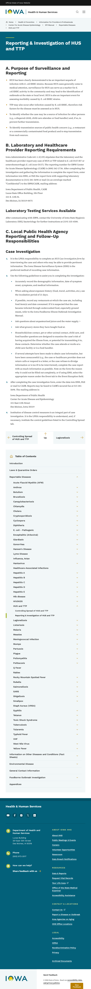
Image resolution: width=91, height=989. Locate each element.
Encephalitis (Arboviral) (25, 535)
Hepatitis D (19, 587)
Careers (55, 845)
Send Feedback (50, 975)
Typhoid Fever (20, 734)
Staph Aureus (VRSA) (24, 705)
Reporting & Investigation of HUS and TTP (34, 615)
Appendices (15, 784)
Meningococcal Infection (26, 639)
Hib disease (19, 596)
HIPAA (55, 943)
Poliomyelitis (20, 658)
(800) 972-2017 (19, 856)
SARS (16, 691)
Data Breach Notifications (64, 859)
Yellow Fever (20, 748)
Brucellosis (19, 497)
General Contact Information (24, 770)
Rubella (17, 682)
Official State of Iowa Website (18, 3)
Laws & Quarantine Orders (23, 470)
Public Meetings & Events (64, 840)
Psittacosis (19, 663)
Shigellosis (19, 696)
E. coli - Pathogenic (23, 530)
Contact (57, 910)
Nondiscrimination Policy (64, 948)
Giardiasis (18, 539)
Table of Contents (25, 456)
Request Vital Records (62, 878)
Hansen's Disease (22, 549)
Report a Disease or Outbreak (66, 914)
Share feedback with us (25, 871)
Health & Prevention (26, 22)
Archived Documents (62, 961)
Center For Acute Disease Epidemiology (24, 25)
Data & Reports (59, 873)
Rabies (16, 672)
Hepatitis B (19, 577)
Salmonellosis (20, 686)
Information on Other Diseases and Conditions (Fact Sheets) (36, 755)
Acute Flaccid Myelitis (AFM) (28, 482)
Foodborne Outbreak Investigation (27, 777)
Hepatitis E (19, 592)
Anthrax (17, 487)
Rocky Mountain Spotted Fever (29, 677)
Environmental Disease (21, 764)
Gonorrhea (18, 544)
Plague (16, 653)
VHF (15, 739)
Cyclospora (19, 520)
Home (11, 22)
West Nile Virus (21, 743)
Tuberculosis (20, 724)
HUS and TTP (14, 28)
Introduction (16, 463)
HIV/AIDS (18, 601)
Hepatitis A (19, 573)
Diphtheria (18, 525)
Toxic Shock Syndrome (25, 720)
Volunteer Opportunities (63, 850)
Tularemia (18, 729)
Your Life (59, 883)
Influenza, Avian (21, 558)
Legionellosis (20, 620)
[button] (77, 986)
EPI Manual (49, 25)
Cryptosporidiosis (22, 516)
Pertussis (18, 649)
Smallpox (18, 701)
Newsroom (57, 854)
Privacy (55, 952)
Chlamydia (18, 506)
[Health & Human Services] (15, 11)
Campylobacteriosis (23, 501)
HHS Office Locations (62, 924)
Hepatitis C (19, 582)
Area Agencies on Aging (63, 919)
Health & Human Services (42, 12)
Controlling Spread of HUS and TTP (31, 611)
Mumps (17, 644)
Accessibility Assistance (63, 895)
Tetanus (17, 715)
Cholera (17, 511)
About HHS (57, 835)
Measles (17, 634)
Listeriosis (18, 625)
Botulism (18, 492)
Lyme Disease (20, 554)
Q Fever (17, 667)
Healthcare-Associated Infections (30, 568)
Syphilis (17, 710)
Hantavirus (19, 563)
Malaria (17, 630)
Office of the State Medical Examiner (64, 889)
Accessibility (58, 938)
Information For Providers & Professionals (56, 22)
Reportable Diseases (67, 25)
